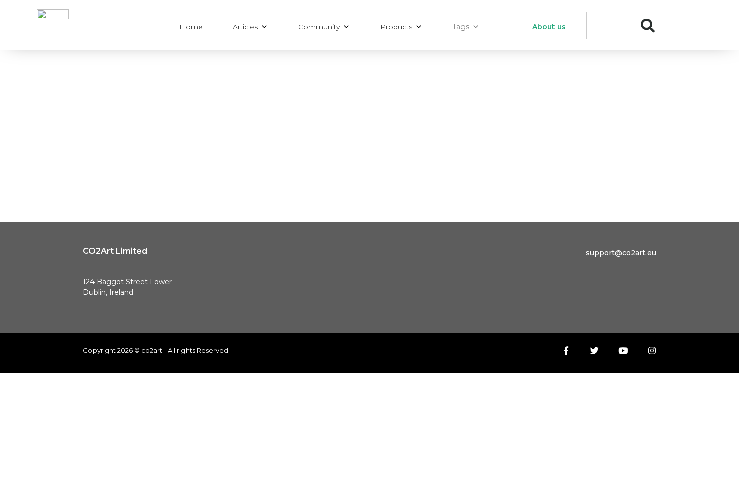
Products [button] (396, 26)
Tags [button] (460, 26)
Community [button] (319, 26)
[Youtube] (623, 350)
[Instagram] (652, 350)
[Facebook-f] (566, 350)
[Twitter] (594, 350)
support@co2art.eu (621, 252)
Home (191, 26)
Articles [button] (245, 26)
